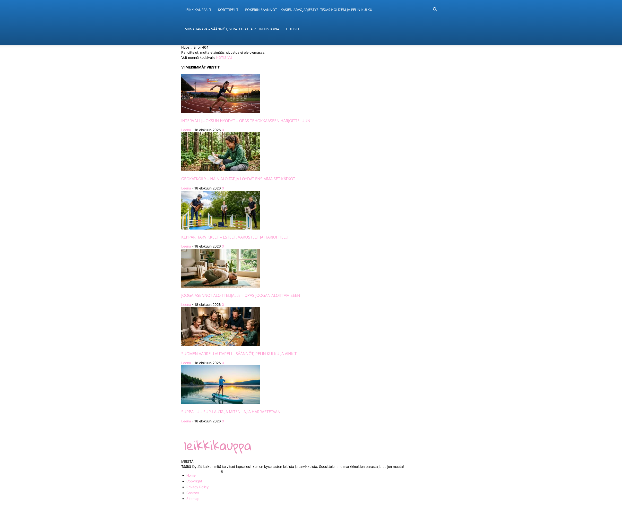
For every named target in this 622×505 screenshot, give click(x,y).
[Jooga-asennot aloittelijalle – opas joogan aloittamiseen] (220, 286)
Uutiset (293, 29)
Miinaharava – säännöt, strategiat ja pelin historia (232, 29)
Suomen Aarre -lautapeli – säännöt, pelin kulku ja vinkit (239, 353)
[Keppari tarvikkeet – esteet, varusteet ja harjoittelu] (220, 228)
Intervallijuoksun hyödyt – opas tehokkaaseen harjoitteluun (245, 120)
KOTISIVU (224, 57)
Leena (186, 130)
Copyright (194, 481)
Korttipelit (228, 9)
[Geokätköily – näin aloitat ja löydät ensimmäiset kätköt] (220, 170)
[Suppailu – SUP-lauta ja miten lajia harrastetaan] (220, 403)
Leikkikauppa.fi (198, 9)
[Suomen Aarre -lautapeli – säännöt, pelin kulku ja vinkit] (220, 344)
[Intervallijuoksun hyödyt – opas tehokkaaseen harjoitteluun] (220, 112)
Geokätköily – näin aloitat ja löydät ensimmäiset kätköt (238, 178)
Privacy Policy (197, 487)
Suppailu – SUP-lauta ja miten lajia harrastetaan (230, 411)
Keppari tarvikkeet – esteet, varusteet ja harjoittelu (234, 237)
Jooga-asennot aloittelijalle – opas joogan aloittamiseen (240, 295)
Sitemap (192, 498)
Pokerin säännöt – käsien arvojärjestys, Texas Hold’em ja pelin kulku (308, 9)
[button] (435, 10)
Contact (192, 493)
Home (191, 475)
